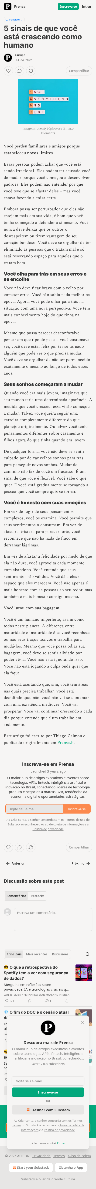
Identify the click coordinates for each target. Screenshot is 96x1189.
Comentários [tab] (16, 896)
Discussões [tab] (60, 954)
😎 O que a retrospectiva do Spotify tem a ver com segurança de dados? (36, 973)
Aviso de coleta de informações (62, 824)
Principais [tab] (14, 954)
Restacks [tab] (37, 896)
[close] (82, 1022)
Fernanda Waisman (38, 994)
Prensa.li (65, 742)
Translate (14, 19)
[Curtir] (8, 70)
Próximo (78, 863)
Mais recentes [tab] (36, 954)
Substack (28, 1179)
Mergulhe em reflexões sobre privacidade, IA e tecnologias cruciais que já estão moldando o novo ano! (37, 986)
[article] (48, 984)
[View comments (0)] (19, 70)
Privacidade (41, 1156)
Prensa (20, 55)
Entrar (86, 6)
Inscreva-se (68, 6)
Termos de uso (75, 820)
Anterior (18, 863)
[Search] (87, 954)
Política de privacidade (59, 1130)
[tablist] (25, 896)
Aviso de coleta (79, 1156)
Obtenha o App (71, 1167)
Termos (59, 1156)
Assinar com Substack (51, 1109)
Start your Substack (33, 1167)
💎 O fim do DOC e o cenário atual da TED (36, 1015)
